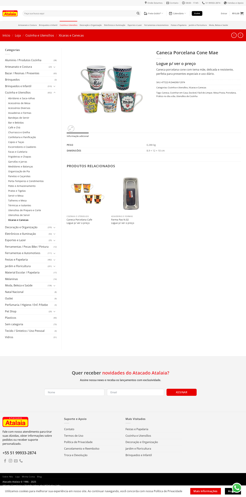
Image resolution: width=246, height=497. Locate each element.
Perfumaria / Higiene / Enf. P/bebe (26, 305)
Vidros (9, 337)
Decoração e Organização (91, 25)
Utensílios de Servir (19, 215)
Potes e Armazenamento (21, 186)
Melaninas (11, 279)
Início (6, 35)
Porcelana (231, 92)
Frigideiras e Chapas (19, 156)
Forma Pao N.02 (120, 219)
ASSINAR (181, 392)
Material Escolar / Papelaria (22, 272)
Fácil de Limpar (204, 92)
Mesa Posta (219, 92)
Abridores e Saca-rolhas (21, 98)
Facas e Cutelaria (17, 151)
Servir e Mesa (15, 195)
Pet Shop (10, 311)
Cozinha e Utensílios (68, 25)
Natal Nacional (14, 292)
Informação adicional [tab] (78, 136)
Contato (69, 429)
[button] (224, 13)
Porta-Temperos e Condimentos (26, 181)
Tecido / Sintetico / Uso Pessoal (25, 331)
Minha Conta (28, 476)
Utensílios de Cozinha (186, 96)
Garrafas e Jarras (17, 161)
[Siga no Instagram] (10, 461)
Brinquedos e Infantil (48, 25)
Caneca (165, 92)
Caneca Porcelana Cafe (79, 219)
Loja (18, 35)
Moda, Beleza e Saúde (218, 25)
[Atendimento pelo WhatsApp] (237, 488)
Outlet (9, 298)
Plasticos (10, 318)
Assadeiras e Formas (19, 112)
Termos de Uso (73, 436)
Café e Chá (14, 127)
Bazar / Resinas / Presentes (22, 73)
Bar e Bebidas (16, 122)
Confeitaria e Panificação (22, 137)
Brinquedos (12, 79)
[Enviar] (138, 13)
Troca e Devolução (76, 455)
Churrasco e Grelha (19, 132)
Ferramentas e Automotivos (156, 25)
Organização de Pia (19, 171)
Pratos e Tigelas (17, 190)
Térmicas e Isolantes (19, 205)
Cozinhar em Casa (179, 92)
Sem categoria (14, 324)
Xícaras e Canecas (71, 35)
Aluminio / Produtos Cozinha (23, 60)
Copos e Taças (16, 142)
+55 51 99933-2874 (19, 452)
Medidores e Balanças (20, 166)
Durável (192, 92)
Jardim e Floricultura (198, 25)
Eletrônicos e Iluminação (114, 25)
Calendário (178, 13)
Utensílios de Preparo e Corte (24, 210)
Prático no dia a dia (165, 96)
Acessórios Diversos (19, 108)
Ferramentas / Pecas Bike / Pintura (27, 246)
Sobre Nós (8, 476)
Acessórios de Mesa (19, 103)
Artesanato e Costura (27, 25)
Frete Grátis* (154, 13)
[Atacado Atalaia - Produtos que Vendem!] (10, 13)
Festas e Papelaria (178, 25)
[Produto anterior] (240, 35)
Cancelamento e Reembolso (81, 448)
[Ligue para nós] (21, 461)
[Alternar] (55, 67)
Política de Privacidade (78, 442)
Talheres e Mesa (17, 200)
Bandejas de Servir (18, 117)
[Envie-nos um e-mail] (16, 461)
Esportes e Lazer (135, 25)
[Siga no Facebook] (5, 461)
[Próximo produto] (233, 35)
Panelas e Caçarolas (19, 176)
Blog (39, 476)
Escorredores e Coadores (22, 146)
